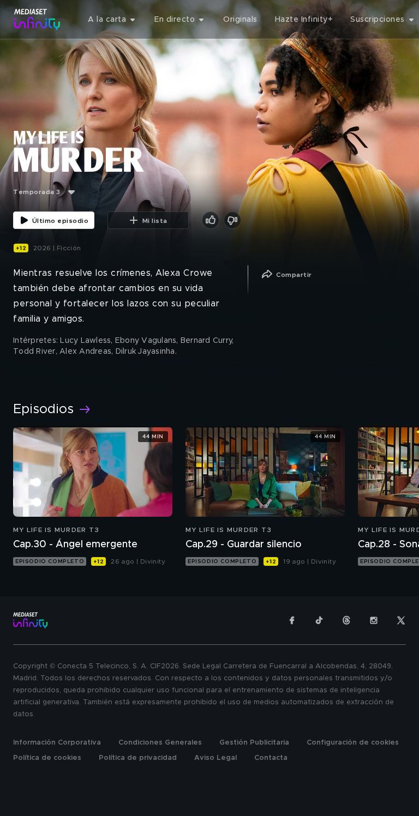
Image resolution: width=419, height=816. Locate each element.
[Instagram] (374, 620)
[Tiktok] (319, 620)
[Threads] (346, 620)
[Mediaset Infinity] (37, 19)
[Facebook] (292, 620)
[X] (401, 620)
